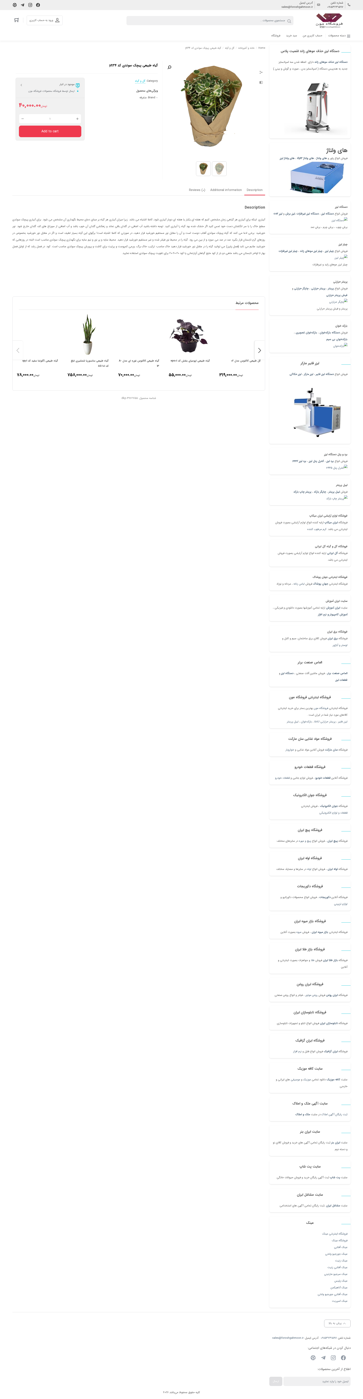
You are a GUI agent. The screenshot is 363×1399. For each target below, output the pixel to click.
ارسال (276, 1381)
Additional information (226, 190)
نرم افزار (297, 1051)
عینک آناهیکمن (339, 1287)
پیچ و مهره (305, 841)
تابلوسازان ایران (329, 1023)
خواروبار (289, 750)
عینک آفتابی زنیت (337, 1267)
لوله (309, 869)
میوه (298, 932)
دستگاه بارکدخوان (330, 332)
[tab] (254, 190)
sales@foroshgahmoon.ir (297, 7)
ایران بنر (335, 1142)
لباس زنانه (299, 584)
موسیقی (295, 1079)
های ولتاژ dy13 (305, 158)
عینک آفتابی (340, 1247)
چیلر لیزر (329, 251)
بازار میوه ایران (320, 932)
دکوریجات (325, 897)
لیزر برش (290, 214)
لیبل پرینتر (334, 492)
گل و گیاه (229, 48)
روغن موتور (311, 995)
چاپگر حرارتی (301, 288)
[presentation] (18, 350)
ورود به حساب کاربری (41, 20)
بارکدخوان (306, 721)
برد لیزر (330, 461)
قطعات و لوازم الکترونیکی (333, 813)
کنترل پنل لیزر (316, 461)
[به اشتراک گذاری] (261, 73)
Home (261, 48)
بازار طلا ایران (330, 960)
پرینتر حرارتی (318, 288)
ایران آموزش (333, 608)
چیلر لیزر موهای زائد (311, 251)
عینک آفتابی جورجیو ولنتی (332, 1294)
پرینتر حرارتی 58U (324, 721)
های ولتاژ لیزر (287, 158)
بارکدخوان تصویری (306, 332)
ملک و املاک (302, 1114)
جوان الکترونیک (329, 806)
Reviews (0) (197, 190)
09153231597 (335, 7)
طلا (312, 960)
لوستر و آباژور (339, 645)
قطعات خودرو (323, 778)
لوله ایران (332, 869)
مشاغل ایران (333, 1205)
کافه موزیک (333, 1079)
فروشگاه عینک (339, 1240)
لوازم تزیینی (340, 904)
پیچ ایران (332, 841)
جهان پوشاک (320, 584)
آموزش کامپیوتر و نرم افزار (332, 614)
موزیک (307, 1079)
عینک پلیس (340, 1281)
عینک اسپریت (339, 1301)
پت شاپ (335, 1177)
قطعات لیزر (341, 680)
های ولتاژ (321, 158)
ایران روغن (332, 995)
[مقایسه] (261, 83)
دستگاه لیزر (327, 214)
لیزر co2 (278, 214)
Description (255, 190)
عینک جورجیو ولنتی (336, 1254)
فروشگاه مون (321, 708)
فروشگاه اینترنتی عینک (334, 1234)
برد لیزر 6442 (299, 461)
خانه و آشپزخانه (246, 48)
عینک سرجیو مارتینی (335, 1274)
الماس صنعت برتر (337, 673)
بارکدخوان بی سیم (336, 339)
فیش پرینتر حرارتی (336, 295)
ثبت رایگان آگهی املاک (334, 1114)
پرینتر (331, 288)
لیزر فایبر (342, 721)
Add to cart (50, 131)
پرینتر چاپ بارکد (302, 492)
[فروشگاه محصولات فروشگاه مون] (330, 20)
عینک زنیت (341, 1260)
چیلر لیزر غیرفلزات (288, 251)
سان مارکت (331, 750)
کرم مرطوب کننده (316, 529)
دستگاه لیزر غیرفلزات (308, 214)
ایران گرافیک (331, 1051)
